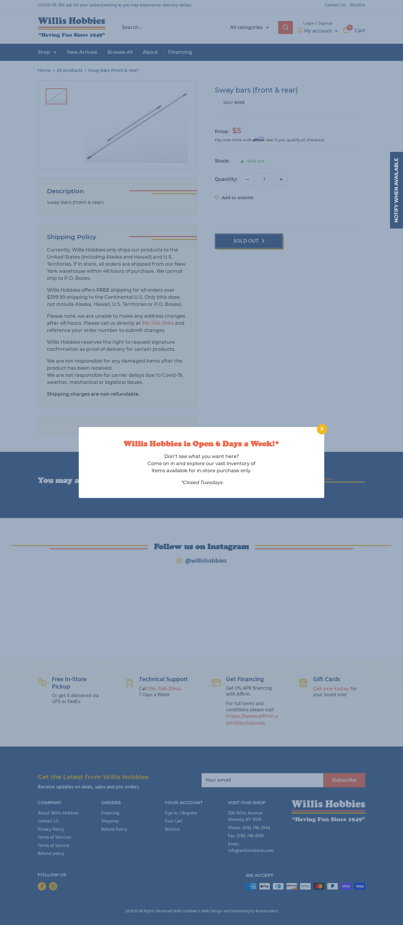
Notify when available (396, 190)
